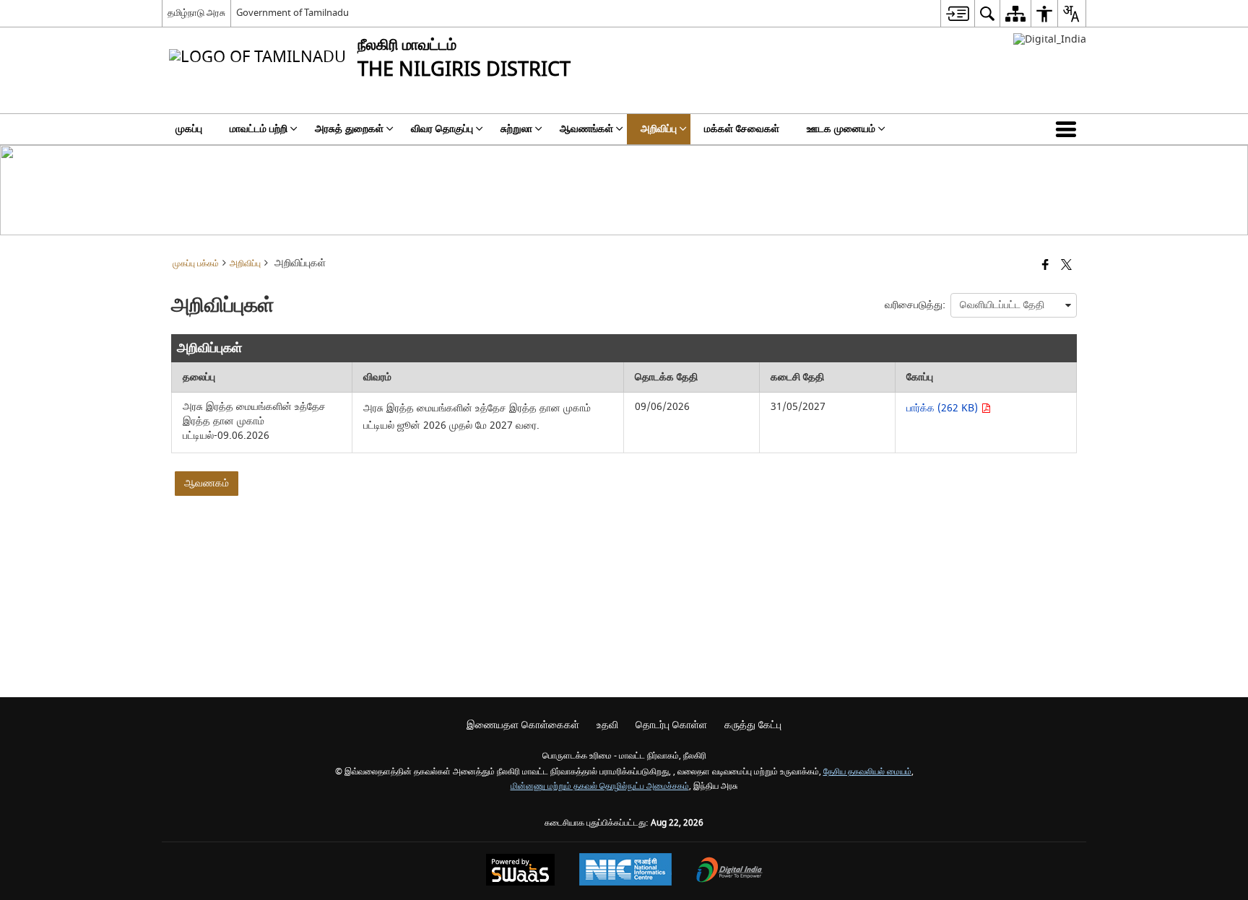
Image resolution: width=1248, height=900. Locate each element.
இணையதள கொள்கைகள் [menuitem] (523, 725)
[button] (1069, 129)
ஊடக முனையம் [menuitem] (841, 128)
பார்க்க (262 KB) (943, 408)
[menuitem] (957, 13)
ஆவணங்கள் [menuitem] (586, 128)
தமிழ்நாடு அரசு (196, 12)
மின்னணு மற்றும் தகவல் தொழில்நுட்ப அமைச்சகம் (600, 786)
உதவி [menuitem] (607, 725)
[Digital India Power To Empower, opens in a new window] (729, 871)
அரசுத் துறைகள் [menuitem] (349, 128)
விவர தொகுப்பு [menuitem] (442, 128)
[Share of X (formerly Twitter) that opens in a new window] (1066, 266)
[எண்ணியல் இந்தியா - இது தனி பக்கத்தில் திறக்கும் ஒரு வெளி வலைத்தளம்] (1049, 39)
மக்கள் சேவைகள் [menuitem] (741, 128)
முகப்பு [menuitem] (189, 128)
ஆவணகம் (206, 483)
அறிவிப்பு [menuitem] (659, 128)
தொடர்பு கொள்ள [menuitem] (671, 725)
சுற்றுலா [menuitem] (516, 128)
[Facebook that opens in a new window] (1045, 266)
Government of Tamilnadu (292, 12)
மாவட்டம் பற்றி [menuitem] (258, 128)
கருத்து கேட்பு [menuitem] (752, 725)
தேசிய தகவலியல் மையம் (867, 772)
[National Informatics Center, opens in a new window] (625, 871)
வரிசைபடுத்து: (915, 305)
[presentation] (1013, 305)
